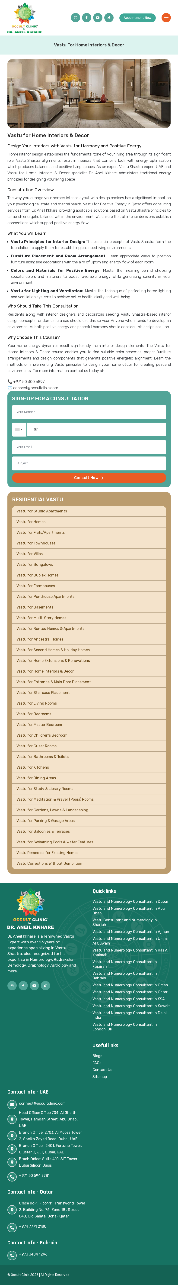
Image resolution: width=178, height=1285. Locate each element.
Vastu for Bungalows (34, 564)
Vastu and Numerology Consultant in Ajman (130, 931)
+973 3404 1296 (33, 1254)
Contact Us (102, 1070)
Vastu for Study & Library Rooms (44, 789)
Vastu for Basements (34, 607)
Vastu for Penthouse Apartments (45, 596)
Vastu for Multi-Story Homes (41, 618)
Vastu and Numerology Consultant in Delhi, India (130, 1015)
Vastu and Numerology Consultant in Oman (130, 985)
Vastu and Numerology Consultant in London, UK (124, 1026)
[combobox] (18, 429)
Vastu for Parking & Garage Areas (45, 821)
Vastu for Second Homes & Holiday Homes (53, 650)
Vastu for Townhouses (35, 543)
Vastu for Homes (30, 522)
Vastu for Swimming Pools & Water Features (54, 842)
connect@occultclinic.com (42, 1103)
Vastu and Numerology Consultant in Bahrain (124, 975)
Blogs (97, 1056)
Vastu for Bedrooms (33, 714)
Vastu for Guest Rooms (36, 746)
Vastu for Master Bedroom (39, 724)
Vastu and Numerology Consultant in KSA (128, 999)
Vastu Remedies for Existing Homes (47, 853)
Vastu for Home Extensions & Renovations (53, 660)
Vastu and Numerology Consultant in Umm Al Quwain (129, 940)
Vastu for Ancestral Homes (39, 639)
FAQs (96, 1063)
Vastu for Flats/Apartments (40, 532)
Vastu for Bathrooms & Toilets (42, 756)
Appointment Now (137, 17)
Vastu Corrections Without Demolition (49, 863)
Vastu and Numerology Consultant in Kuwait (131, 1006)
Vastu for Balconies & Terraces (43, 831)
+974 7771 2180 (32, 1226)
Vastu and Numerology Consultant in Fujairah (124, 964)
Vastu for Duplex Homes (37, 575)
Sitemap (99, 1077)
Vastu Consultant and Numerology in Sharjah (124, 922)
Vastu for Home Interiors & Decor (45, 671)
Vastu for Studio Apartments (41, 511)
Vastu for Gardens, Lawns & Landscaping (52, 810)
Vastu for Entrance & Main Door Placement (53, 682)
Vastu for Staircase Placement (43, 692)
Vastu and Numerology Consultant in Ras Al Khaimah (130, 952)
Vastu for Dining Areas (36, 778)
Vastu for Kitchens (32, 767)
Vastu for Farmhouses (35, 586)
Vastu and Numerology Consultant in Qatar (130, 992)
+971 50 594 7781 (34, 1175)
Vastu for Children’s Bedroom (41, 735)
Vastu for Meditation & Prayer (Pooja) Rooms (55, 799)
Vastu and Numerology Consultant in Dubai (130, 901)
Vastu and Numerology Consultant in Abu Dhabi (128, 910)
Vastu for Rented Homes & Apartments (50, 628)
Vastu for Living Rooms (36, 703)
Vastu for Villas (29, 554)
